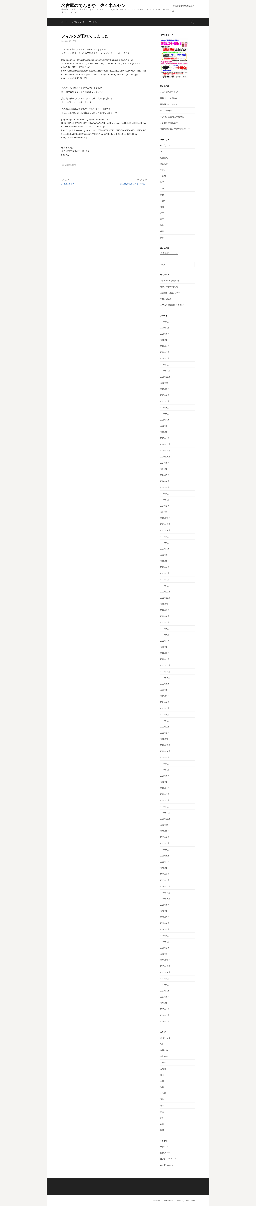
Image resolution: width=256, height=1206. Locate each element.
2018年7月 (164, 917)
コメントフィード (168, 1159)
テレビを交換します (169, 123)
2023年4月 (164, 567)
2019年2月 (164, 874)
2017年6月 (164, 997)
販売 (162, 219)
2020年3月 (164, 794)
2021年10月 (165, 678)
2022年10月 (165, 604)
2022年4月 (164, 641)
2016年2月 (164, 1021)
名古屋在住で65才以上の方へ (183, 8)
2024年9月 (164, 463)
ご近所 (68, 165)
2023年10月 (165, 530)
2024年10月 (165, 457)
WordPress (168, 1200)
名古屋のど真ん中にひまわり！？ (175, 129)
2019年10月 (165, 825)
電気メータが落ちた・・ (171, 98)
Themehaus (190, 1200)
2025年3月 (164, 426)
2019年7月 (164, 843)
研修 (162, 207)
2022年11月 (165, 598)
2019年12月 (165, 813)
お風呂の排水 (67, 184)
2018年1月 (164, 954)
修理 (74, 165)
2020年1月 (164, 806)
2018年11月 (165, 892)
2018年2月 (164, 948)
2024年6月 (164, 481)
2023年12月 (165, 518)
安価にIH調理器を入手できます (132, 184)
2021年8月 (164, 690)
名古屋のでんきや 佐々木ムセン (93, 5)
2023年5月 (164, 561)
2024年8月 (164, 469)
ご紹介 (163, 170)
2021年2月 (164, 727)
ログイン (164, 1146)
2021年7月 (164, 696)
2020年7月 (164, 770)
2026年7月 (164, 328)
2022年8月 (164, 616)
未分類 (163, 201)
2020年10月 (165, 751)
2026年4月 (164, 346)
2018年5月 (164, 929)
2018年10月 (165, 899)
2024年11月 (165, 450)
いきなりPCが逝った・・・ (172, 92)
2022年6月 (164, 628)
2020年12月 (165, 739)
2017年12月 (165, 960)
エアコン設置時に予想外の (172, 117)
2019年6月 (164, 849)
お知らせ (164, 164)
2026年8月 (164, 321)
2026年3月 (164, 352)
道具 (162, 231)
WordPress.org (166, 1165)
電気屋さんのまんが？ (170, 104)
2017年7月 (164, 991)
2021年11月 (165, 671)
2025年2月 (164, 432)
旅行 (162, 194)
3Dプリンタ (165, 145)
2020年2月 (164, 800)
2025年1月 (164, 438)
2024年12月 (165, 444)
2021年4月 (164, 714)
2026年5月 (164, 340)
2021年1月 (164, 733)
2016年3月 (164, 1015)
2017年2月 (164, 1003)
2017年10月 (165, 972)
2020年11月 (165, 745)
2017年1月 (164, 1009)
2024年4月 (164, 493)
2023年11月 (165, 524)
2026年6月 (164, 334)
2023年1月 (164, 585)
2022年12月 (165, 592)
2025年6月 (164, 407)
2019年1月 (164, 880)
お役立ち (164, 158)
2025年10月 (165, 383)
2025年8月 (164, 395)
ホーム (64, 22)
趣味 (162, 225)
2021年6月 (164, 702)
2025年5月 (164, 413)
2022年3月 (164, 647)
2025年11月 (165, 377)
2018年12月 (165, 886)
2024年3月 (164, 500)
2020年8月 (164, 763)
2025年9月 (164, 389)
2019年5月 (164, 856)
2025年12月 (165, 371)
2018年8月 (164, 911)
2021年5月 (164, 708)
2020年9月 (164, 757)
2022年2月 (164, 653)
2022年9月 (164, 610)
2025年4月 (164, 420)
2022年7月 (164, 622)
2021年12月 (165, 665)
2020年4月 (164, 788)
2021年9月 (164, 684)
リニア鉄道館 (166, 110)
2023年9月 (164, 536)
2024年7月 (164, 475)
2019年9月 (164, 831)
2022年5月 (164, 635)
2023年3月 (164, 573)
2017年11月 (165, 966)
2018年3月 (164, 942)
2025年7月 (164, 401)
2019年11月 (165, 819)
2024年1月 (164, 512)
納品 (162, 213)
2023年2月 (164, 579)
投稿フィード (166, 1153)
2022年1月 (164, 659)
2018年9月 (164, 905)
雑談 (162, 237)
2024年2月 (164, 506)
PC (161, 151)
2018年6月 (164, 923)
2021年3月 (164, 720)
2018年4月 (164, 935)
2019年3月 (164, 868)
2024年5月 (164, 487)
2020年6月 (164, 776)
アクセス (93, 22)
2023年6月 (164, 555)
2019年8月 (164, 837)
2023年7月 (164, 549)
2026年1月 (164, 364)
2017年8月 (164, 984)
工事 (162, 188)
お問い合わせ (78, 22)
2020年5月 (164, 782)
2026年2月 (164, 358)
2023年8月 (164, 542)
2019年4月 (164, 862)
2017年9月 (164, 978)
